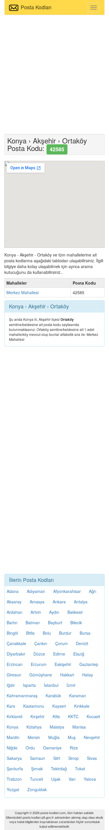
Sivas (92, 758)
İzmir (71, 685)
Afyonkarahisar (67, 591)
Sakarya (14, 758)
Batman (33, 622)
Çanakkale (16, 643)
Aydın (54, 612)
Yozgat (13, 789)
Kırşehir (37, 716)
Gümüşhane (40, 675)
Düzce (39, 654)
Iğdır (11, 685)
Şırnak (37, 768)
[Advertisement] (54, 73)
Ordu (30, 748)
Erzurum (39, 664)
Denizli (82, 643)
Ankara (59, 602)
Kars (11, 706)
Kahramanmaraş (22, 695)
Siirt (56, 758)
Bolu (47, 633)
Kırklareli (14, 716)
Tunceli (36, 779)
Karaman (77, 695)
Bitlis (30, 633)
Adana (13, 591)
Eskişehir (63, 664)
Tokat (80, 768)
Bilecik (76, 622)
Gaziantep (88, 664)
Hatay (87, 675)
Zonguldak (37, 789)
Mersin (34, 737)
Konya (12, 727)
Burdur (65, 633)
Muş (72, 737)
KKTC (73, 716)
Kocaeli (93, 716)
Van (72, 779)
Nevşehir (92, 737)
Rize (74, 748)
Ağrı (92, 591)
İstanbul (51, 685)
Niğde (12, 748)
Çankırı (40, 643)
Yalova (90, 779)
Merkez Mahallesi (22, 292)
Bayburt (55, 622)
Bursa (85, 633)
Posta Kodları (36, 7)
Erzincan (15, 664)
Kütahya (34, 727)
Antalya (80, 602)
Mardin (13, 737)
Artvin (36, 612)
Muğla (54, 737)
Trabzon (14, 779)
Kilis (56, 716)
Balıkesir (75, 612)
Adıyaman (36, 591)
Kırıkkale (82, 706)
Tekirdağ (59, 768)
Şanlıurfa (15, 768)
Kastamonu (33, 706)
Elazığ (78, 654)
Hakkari (67, 675)
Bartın (12, 622)
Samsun (37, 758)
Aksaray (14, 602)
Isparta (29, 685)
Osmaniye (52, 748)
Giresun (14, 675)
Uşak (55, 779)
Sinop (73, 758)
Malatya (57, 727)
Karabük (53, 695)
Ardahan (14, 612)
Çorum (61, 643)
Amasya (37, 602)
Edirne (59, 654)
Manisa (79, 727)
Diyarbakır (16, 654)
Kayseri (59, 706)
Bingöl (12, 633)
